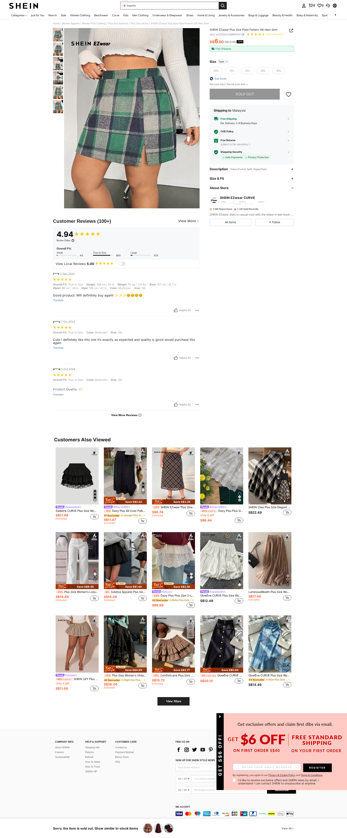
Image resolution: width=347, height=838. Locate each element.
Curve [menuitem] (115, 15)
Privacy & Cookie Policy (281, 775)
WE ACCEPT (183, 807)
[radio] (216, 70)
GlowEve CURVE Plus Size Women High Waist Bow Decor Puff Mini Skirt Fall (221, 595)
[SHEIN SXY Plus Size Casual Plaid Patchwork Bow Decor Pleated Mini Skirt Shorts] (77, 644)
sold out (245, 94)
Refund (89, 757)
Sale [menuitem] (63, 15)
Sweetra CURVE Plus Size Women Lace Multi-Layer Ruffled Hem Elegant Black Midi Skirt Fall (77, 510)
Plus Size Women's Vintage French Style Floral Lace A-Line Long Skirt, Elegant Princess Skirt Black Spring (126, 675)
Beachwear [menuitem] (101, 15)
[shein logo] (23, 5)
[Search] (223, 5)
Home (56, 23)
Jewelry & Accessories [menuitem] (231, 15)
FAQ (117, 762)
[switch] (122, 264)
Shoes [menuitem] (189, 15)
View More (173, 701)
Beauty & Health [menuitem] (282, 15)
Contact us (121, 747)
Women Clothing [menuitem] (80, 15)
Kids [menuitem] (125, 15)
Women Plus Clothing (94, 23)
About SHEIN (62, 747)
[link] (311, 5)
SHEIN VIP (91, 771)
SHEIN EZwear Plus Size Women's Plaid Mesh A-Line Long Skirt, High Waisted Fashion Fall (174, 507)
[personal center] (303, 5)
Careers (59, 752)
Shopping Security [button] (231, 152)
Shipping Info (92, 747)
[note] (125, 500)
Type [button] (221, 61)
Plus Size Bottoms (118, 23)
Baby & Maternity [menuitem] (307, 15)
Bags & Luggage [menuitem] (258, 15)
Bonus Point (122, 757)
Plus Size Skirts (139, 23)
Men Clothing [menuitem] (140, 15)
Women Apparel (71, 23)
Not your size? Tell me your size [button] (228, 84)
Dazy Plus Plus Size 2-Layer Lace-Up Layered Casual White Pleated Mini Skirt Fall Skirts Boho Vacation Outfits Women (174, 595)
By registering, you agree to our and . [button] (278, 775)
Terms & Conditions (312, 775)
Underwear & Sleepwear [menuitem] (167, 15)
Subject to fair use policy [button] (234, 144)
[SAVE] (288, 94)
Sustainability (62, 757)
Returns (89, 752)
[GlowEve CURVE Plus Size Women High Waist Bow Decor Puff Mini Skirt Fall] (221, 560)
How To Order (92, 762)
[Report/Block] (197, 310)
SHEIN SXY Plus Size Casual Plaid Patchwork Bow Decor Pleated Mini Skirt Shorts (77, 679)
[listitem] (77, 486)
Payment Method (124, 752)
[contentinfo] (236, 813)
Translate (58, 300)
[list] (208, 750)
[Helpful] (175, 310)
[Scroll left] (330, 15)
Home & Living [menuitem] (206, 15)
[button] (328, 5)
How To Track (92, 766)
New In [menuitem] (52, 15)
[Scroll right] (335, 15)
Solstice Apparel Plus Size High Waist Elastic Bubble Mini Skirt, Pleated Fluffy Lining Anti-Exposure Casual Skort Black (126, 592)
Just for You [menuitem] (37, 15)
